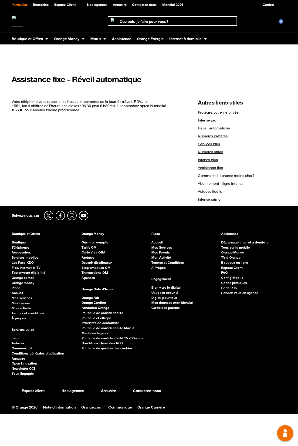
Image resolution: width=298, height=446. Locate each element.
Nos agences (97, 5)
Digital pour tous (164, 298)
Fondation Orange (95, 308)
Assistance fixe (210, 167)
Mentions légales (94, 333)
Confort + (270, 5)
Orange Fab (90, 298)
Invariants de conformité (100, 323)
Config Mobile (232, 278)
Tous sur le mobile (235, 247)
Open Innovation (24, 363)
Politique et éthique (96, 318)
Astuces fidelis (210, 191)
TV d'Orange (230, 257)
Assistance (121, 38)
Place (16, 288)
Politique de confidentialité (102, 313)
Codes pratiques (234, 283)
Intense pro (207, 120)
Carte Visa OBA (93, 252)
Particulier (19, 5)
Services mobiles (25, 257)
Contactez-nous (144, 5)
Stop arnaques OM (95, 268)
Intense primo (209, 199)
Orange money (23, 283)
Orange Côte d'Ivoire (97, 289)
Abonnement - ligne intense (220, 183)
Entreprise (41, 5)
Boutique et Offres (26, 234)
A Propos (158, 268)
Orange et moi (23, 278)
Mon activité (21, 308)
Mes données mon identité (172, 303)
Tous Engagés (23, 374)
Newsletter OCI (23, 368)
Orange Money (92, 234)
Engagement (161, 279)
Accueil (17, 293)
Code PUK (229, 288)
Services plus (209, 144)
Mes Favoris (160, 252)
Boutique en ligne (234, 262)
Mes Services (161, 247)
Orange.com (92, 407)
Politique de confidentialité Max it (107, 328)
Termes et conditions (28, 313)
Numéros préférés (212, 136)
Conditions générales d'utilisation (38, 353)
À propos (19, 318)
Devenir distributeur (96, 262)
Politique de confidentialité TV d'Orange (112, 338)
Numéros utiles (210, 151)
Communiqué (22, 348)
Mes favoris (21, 303)
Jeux (15, 338)
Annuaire (119, 5)
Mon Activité (161, 257)
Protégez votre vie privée (218, 112)
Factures (88, 257)
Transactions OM (94, 272)
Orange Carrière (93, 303)
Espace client (33, 390)
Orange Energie (150, 38)
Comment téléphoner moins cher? (226, 175)
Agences (88, 278)
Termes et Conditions (168, 262)
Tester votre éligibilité (28, 272)
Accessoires (21, 252)
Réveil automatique (214, 128)
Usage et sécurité (164, 293)
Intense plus (208, 159)
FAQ (224, 272)
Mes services (22, 298)
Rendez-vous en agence (239, 293)
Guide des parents (165, 308)
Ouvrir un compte (94, 242)
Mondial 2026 (172, 5)
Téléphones (21, 247)
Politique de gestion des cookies (107, 348)
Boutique (19, 242)
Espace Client (65, 5)
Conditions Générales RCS (102, 343)
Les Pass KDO (23, 262)
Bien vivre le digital (166, 287)
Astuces (18, 343)
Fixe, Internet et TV (26, 268)
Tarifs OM (89, 247)
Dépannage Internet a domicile (244, 242)
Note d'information (60, 407)
